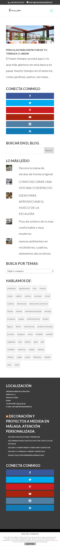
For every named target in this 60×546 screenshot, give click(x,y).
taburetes (37, 357)
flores (18, 326)
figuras (10, 326)
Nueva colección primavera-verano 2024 (26, 455)
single (19, 357)
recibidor (11, 349)
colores (28, 296)
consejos (38, 296)
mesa (30, 334)
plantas (28, 342)
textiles (47, 357)
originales (11, 342)
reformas (22, 349)
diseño (10, 311)
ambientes (11, 288)
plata (36, 342)
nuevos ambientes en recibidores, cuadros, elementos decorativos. (35, 247)
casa (34, 288)
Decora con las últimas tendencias (24, 437)
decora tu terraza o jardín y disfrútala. (26, 451)
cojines (19, 296)
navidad (49, 334)
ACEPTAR (30, 544)
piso (20, 342)
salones (41, 349)
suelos (27, 357)
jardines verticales (45, 326)
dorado (19, 311)
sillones (10, 357)
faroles (46, 319)
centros (43, 288)
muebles (39, 334)
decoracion (21, 304)
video (17, 365)
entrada (47, 311)
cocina (10, 296)
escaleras (11, 319)
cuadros (10, 304)
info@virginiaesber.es (22, 407)
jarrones (10, 334)
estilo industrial (33, 319)
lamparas (21, 334)
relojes (32, 349)
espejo (21, 319)
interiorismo (29, 326)
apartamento (24, 288)
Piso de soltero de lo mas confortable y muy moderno (36, 227)
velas (9, 365)
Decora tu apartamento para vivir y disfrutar (29, 447)
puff (42, 342)
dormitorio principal (33, 311)
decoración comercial (39, 304)
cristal (47, 296)
